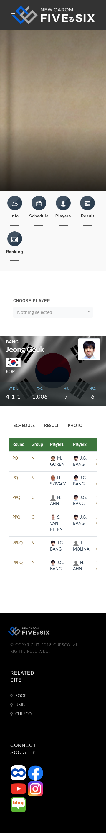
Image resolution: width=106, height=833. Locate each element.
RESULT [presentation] (51, 426)
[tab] (24, 426)
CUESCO (23, 714)
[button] (53, 312)
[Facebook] (35, 773)
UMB (19, 705)
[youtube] (18, 789)
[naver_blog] (18, 804)
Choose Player (31, 301)
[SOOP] (18, 773)
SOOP (20, 696)
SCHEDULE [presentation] (24, 426)
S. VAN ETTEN (56, 523)
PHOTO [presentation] (75, 426)
